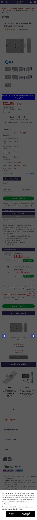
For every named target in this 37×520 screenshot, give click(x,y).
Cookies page (17, 509)
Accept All (11, 514)
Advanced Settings (26, 514)
